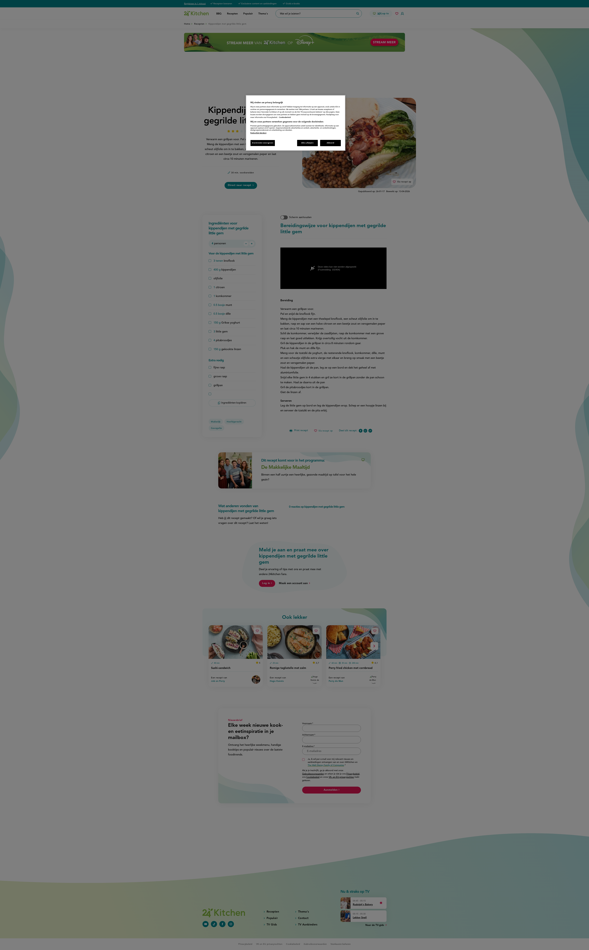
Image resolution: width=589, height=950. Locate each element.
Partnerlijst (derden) (258, 133)
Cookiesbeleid (285, 117)
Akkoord (330, 143)
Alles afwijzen (307, 143)
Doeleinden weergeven (262, 143)
